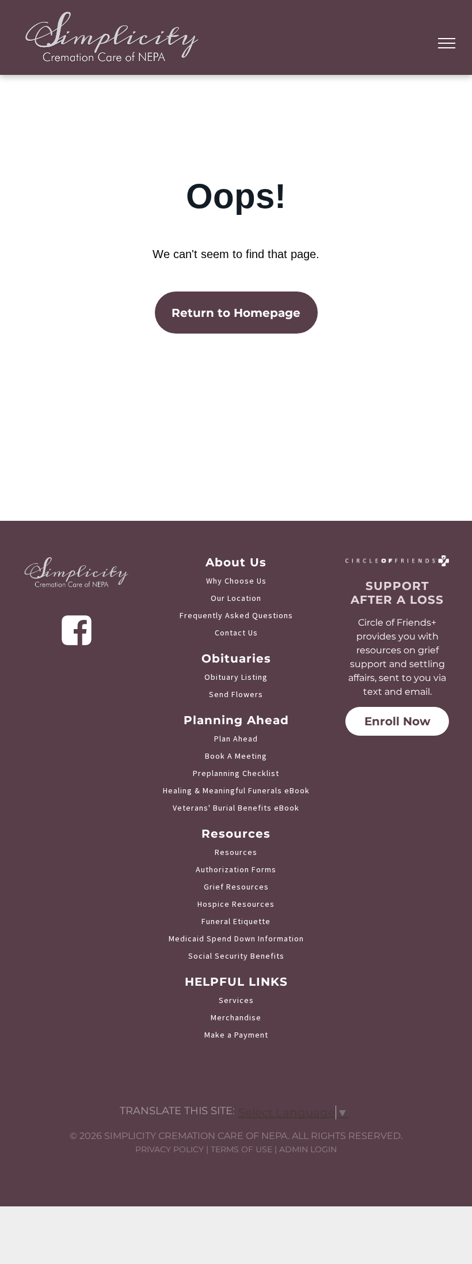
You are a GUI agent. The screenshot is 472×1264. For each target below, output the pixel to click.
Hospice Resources (236, 904)
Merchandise (236, 1017)
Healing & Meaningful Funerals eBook (236, 790)
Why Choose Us (236, 581)
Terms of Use (241, 1149)
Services (236, 1000)
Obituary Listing (236, 677)
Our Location (236, 598)
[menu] (447, 43)
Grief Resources (236, 886)
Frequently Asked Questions (236, 615)
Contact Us (236, 632)
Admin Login (308, 1149)
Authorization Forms (236, 869)
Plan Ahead (236, 738)
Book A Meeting (236, 756)
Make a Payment (236, 1035)
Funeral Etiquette (236, 921)
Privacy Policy (169, 1149)
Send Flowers (236, 694)
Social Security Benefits (236, 956)
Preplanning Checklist (236, 773)
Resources (236, 852)
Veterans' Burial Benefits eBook (236, 808)
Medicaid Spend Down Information (236, 938)
